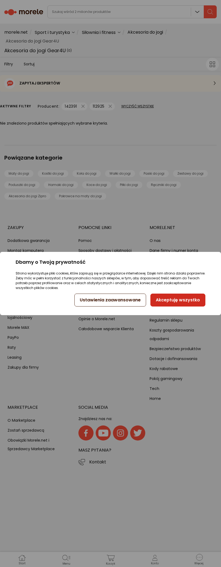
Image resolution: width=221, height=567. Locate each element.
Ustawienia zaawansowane (110, 300)
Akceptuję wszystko (178, 300)
